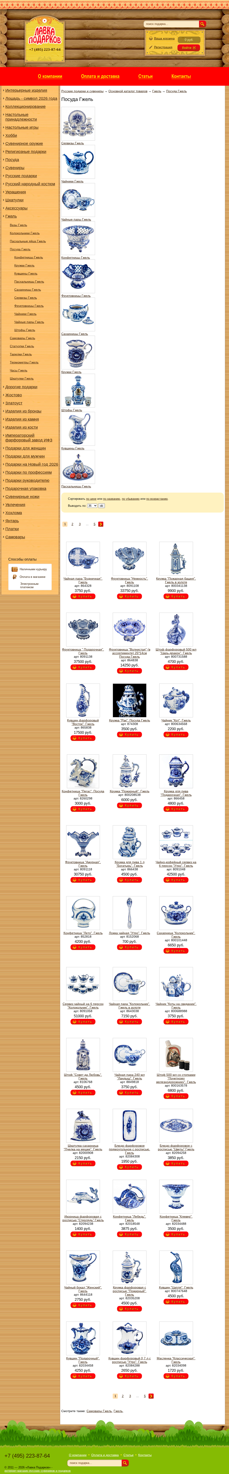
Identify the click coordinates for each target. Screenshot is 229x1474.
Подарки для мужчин (25, 456)
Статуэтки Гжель (22, 346)
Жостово (13, 395)
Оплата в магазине (32, 577)
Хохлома (13, 513)
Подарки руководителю (27, 480)
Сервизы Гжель (25, 297)
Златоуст (13, 403)
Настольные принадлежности (21, 117)
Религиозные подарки (25, 151)
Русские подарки (21, 176)
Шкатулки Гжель (22, 378)
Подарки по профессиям (28, 472)
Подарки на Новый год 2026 (31, 464)
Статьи (128, 1455)
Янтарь (12, 521)
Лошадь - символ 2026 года (31, 98)
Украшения (15, 192)
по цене (91, 498)
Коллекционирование (25, 106)
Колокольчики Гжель (25, 233)
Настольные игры (21, 127)
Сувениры (14, 168)
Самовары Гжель (22, 338)
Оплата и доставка (105, 1455)
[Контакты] (181, 76)
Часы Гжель (18, 370)
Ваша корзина (164, 38)
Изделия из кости (21, 427)
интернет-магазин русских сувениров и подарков (37, 1470)
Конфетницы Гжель (28, 257)
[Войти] (188, 47)
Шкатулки (14, 200)
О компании (78, 1455)
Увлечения (15, 504)
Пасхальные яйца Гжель (28, 241)
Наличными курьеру (33, 569)
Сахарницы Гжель (27, 289)
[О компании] (50, 76)
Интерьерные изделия (26, 90)
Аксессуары (16, 208)
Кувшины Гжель (25, 273)
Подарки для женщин (25, 448)
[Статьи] (145, 76)
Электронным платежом (29, 585)
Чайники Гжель (25, 314)
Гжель (11, 216)
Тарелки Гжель (21, 354)
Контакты (145, 1455)
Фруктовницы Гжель (29, 306)
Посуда (12, 159)
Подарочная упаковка (25, 488)
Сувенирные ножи (22, 496)
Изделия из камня (22, 419)
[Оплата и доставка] (100, 76)
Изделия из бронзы (23, 411)
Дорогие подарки (21, 387)
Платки (12, 529)
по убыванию (131, 498)
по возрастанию (157, 498)
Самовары (15, 537)
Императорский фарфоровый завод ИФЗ (28, 437)
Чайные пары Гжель (29, 322)
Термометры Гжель (24, 362)
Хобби (11, 135)
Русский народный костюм (30, 184)
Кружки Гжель (24, 265)
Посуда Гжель (20, 249)
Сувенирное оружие (24, 143)
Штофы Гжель (24, 330)
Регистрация (163, 47)
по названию (111, 498)
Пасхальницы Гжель (29, 281)
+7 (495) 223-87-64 (27, 1456)
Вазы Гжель (18, 225)
